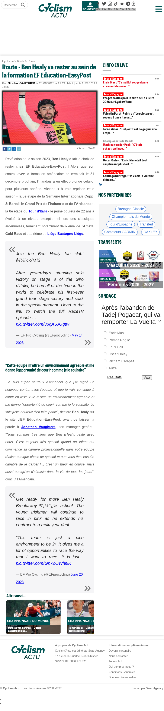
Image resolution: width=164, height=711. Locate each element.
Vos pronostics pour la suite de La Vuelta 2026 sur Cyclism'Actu (131, 98)
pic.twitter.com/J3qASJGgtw (42, 324)
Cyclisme (8, 61)
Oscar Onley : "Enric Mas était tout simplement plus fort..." (131, 160)
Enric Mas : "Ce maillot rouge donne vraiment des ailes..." (131, 82)
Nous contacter (118, 656)
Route (20, 61)
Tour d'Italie (37, 211)
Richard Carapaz (121, 361)
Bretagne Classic (131, 209)
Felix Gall (116, 347)
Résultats (114, 377)
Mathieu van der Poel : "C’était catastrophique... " (131, 144)
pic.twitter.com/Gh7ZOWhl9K (43, 563)
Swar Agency (154, 688)
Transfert (146, 224)
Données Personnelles (122, 677)
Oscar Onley (118, 354)
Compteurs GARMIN (119, 232)
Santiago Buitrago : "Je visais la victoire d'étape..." (131, 175)
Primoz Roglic (119, 340)
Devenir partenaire (120, 650)
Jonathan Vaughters (38, 427)
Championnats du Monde (131, 216)
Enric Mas (116, 333)
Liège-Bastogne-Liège (65, 234)
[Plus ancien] (101, 184)
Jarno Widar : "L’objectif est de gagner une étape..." (131, 129)
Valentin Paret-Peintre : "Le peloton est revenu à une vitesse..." (131, 113)
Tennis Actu (116, 661)
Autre (113, 368)
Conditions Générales (122, 672)
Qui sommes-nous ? (121, 666)
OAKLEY (150, 232)
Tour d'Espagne (120, 224)
